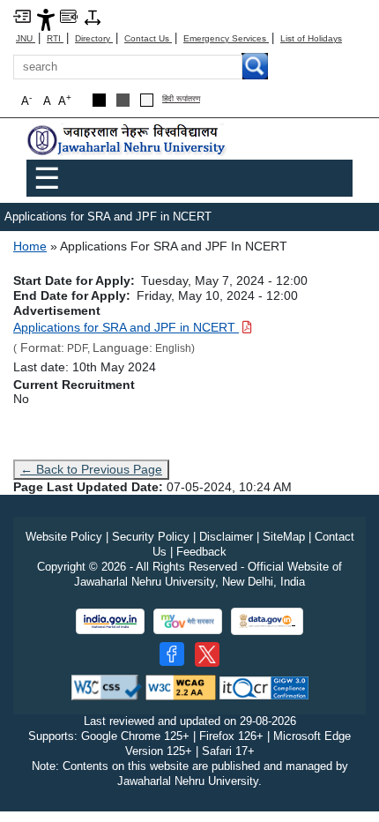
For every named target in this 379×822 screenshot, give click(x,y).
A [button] (64, 100)
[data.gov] (267, 621)
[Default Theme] (146, 100)
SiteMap (284, 536)
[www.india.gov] (110, 621)
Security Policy (151, 536)
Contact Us (148, 38)
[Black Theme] (99, 100)
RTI (55, 38)
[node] (127, 140)
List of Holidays (311, 38)
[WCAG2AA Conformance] (180, 686)
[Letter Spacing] (92, 16)
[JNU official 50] (207, 654)
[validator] (106, 686)
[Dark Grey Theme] (123, 100)
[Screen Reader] (69, 15)
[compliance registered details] (263, 686)
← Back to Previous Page (91, 469)
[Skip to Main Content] (22, 15)
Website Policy (64, 536)
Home (30, 246)
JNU (25, 38)
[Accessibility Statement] (46, 19)
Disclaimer (226, 536)
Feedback (201, 551)
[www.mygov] (187, 621)
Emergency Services (226, 38)
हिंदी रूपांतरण (181, 99)
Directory (94, 38)
